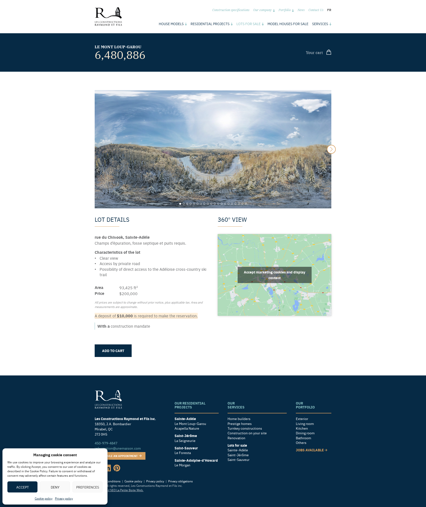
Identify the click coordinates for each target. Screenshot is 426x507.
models (171, 23)
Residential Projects (210, 23)
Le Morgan (182, 465)
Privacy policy (64, 498)
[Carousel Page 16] (232, 204)
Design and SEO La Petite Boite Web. (119, 490)
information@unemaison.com (118, 448)
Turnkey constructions (245, 428)
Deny (55, 487)
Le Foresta (183, 453)
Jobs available (310, 450)
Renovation (236, 438)
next (331, 149)
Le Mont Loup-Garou (118, 47)
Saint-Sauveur (238, 459)
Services (320, 23)
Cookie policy (44, 498)
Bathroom (303, 438)
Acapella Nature (187, 428)
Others (301, 442)
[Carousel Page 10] (211, 204)
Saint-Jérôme (238, 455)
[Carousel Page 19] (242, 204)
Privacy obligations (180, 481)
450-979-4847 (106, 442)
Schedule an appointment (118, 456)
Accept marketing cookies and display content (274, 275)
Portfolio (285, 9)
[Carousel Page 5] (194, 204)
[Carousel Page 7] (201, 204)
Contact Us (315, 9)
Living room (305, 423)
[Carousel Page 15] (229, 204)
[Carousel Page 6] (197, 204)
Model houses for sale (287, 23)
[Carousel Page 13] (222, 204)
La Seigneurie (185, 440)
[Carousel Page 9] (208, 204)
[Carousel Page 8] (204, 204)
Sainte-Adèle (238, 450)
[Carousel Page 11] (215, 204)
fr (329, 9)
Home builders (239, 419)
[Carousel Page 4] (191, 204)
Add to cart (113, 350)
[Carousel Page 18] (239, 204)
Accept (22, 487)
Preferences (87, 487)
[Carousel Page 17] (235, 204)
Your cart (314, 52)
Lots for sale (248, 23)
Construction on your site (247, 433)
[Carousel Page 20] (246, 204)
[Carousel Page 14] (225, 204)
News (301, 9)
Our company (262, 9)
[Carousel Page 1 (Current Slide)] (180, 204)
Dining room (305, 433)
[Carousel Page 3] (187, 204)
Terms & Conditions (108, 481)
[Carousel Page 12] (218, 204)
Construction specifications (230, 9)
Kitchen (302, 428)
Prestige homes (240, 423)
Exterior (302, 419)
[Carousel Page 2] (184, 204)
